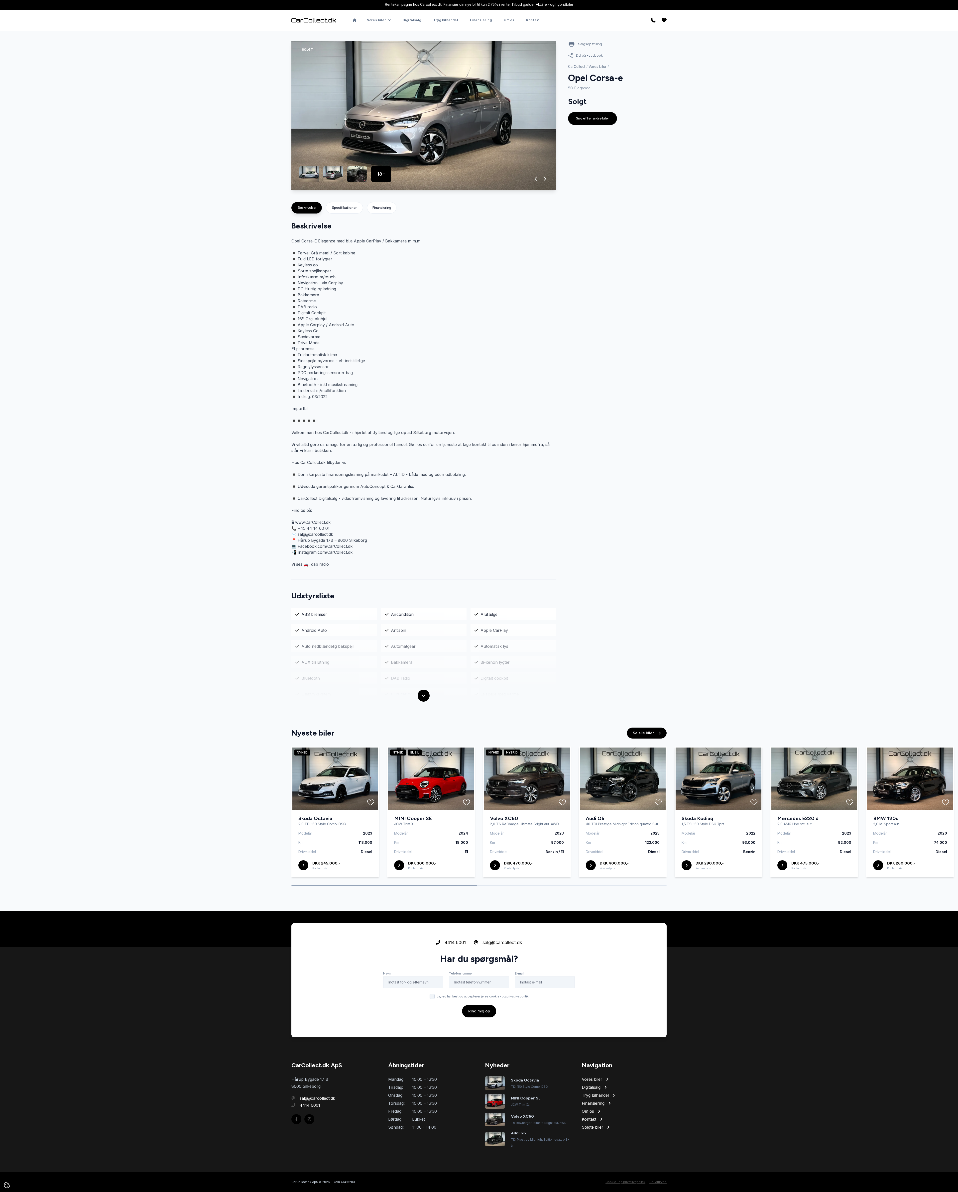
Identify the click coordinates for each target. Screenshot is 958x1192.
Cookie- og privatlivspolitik (625, 1182)
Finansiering (481, 20)
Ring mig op (479, 1011)
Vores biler (597, 66)
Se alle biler (644, 733)
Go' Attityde (658, 1182)
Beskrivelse (307, 208)
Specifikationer (344, 208)
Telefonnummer (461, 973)
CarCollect (576, 66)
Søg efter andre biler (592, 118)
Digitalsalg (412, 20)
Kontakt (533, 20)
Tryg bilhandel (445, 20)
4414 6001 (454, 942)
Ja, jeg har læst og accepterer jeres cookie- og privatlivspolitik (483, 996)
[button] (536, 178)
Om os (509, 20)
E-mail (519, 973)
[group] (423, 115)
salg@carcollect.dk (501, 942)
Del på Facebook (589, 55)
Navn (387, 973)
